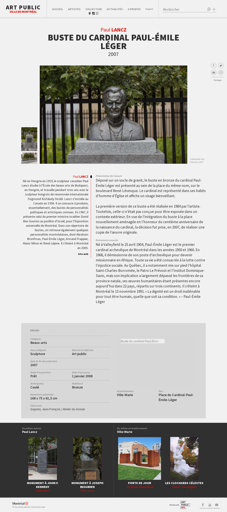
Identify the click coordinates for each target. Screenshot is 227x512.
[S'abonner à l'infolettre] (217, 504)
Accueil (57, 9)
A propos (134, 9)
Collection (93, 9)
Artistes (74, 9)
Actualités (115, 9)
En (149, 9)
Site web (83, 254)
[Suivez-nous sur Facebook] (203, 504)
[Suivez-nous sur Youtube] (210, 504)
